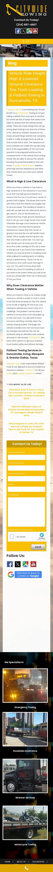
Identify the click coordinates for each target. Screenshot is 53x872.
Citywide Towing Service (23, 165)
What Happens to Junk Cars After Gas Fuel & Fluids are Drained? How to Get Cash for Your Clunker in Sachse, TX (26, 428)
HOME (7, 861)
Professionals (34, 337)
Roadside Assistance (25, 750)
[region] (26, 50)
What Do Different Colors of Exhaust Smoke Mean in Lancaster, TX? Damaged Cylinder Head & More (26, 411)
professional (22, 113)
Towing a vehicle (14, 109)
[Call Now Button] (26, 868)
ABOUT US (21, 861)
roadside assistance (26, 373)
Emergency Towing (25, 707)
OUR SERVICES (38, 861)
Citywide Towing (14, 363)
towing (10, 373)
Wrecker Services (25, 797)
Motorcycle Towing (25, 844)
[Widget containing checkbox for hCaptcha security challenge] (27, 537)
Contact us (29, 370)
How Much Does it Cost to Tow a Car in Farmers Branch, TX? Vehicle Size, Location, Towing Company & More (26, 394)
